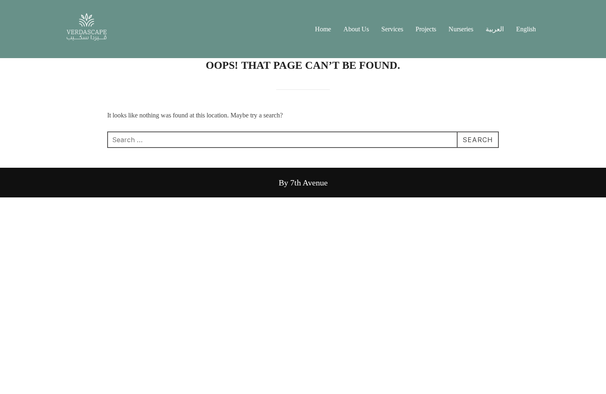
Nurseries (461, 29)
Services (392, 29)
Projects (426, 29)
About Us (356, 29)
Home (323, 29)
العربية (495, 29)
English (526, 29)
